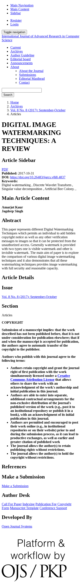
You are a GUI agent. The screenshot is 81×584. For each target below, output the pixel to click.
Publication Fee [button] (46, 504)
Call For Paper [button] (12, 504)
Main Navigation (21, 5)
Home (14, 102)
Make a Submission (15, 486)
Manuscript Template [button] (24, 508)
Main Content (19, 9)
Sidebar (15, 13)
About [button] (14, 67)
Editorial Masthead (32, 78)
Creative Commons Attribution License (40, 377)
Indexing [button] (28, 504)
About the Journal (31, 71)
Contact (24, 82)
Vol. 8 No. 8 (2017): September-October (37, 110)
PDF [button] (5, 169)
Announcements (21, 63)
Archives (16, 51)
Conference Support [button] (53, 508)
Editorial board (20, 59)
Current (15, 47)
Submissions (27, 75)
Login (14, 24)
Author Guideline (22, 55)
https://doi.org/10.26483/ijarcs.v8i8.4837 (37, 177)
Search (7, 94)
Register (16, 20)
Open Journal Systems (17, 526)
